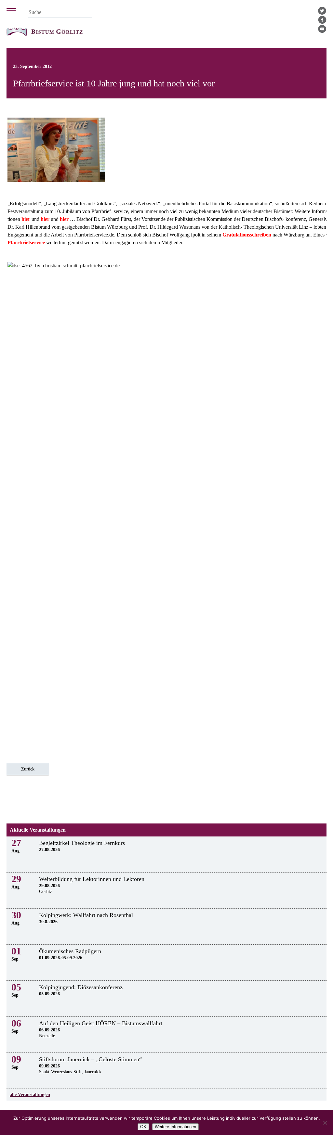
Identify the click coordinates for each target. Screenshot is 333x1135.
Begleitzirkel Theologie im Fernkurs (82, 843)
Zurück (27, 769)
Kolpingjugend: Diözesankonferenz (81, 987)
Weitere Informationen (175, 1126)
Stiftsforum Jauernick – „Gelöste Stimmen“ (90, 1059)
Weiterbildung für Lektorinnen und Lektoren (91, 879)
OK (143, 1126)
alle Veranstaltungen (30, 1094)
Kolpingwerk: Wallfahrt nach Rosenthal (86, 915)
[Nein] (325, 1122)
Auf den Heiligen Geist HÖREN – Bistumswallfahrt (100, 1023)
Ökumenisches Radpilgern (70, 951)
